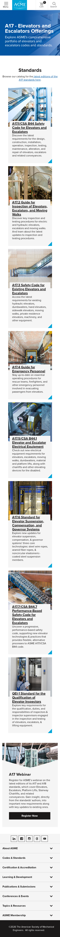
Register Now (30, 815)
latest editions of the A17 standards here (38, 78)
